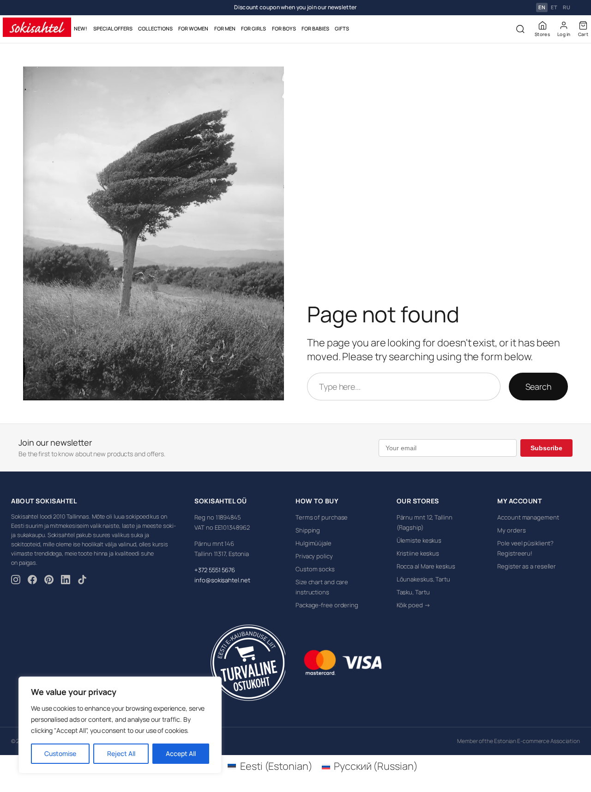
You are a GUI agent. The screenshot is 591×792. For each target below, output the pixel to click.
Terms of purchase (322, 517)
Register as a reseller (526, 566)
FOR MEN (224, 28)
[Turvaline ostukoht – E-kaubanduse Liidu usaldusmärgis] (247, 662)
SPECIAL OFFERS (113, 28)
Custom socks (315, 569)
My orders (511, 530)
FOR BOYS (284, 28)
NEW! (80, 28)
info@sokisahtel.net (222, 580)
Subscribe (546, 448)
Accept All (181, 753)
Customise (60, 753)
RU (566, 7)
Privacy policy (314, 556)
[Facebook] (32, 581)
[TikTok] (82, 581)
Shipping (308, 530)
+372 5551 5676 (214, 570)
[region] (120, 725)
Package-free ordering (327, 605)
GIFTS (342, 28)
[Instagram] (15, 581)
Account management (528, 517)
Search (538, 386)
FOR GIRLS (253, 28)
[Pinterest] (49, 581)
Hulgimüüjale (314, 543)
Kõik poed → (413, 605)
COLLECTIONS (155, 28)
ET (554, 7)
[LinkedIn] (65, 581)
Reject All (121, 753)
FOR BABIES (315, 28)
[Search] (520, 29)
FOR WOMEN (193, 28)
